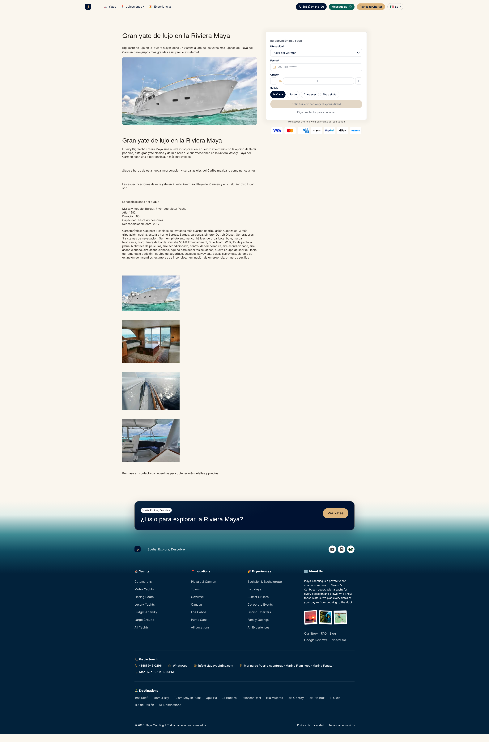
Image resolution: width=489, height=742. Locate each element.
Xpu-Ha (211, 698)
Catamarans (143, 581)
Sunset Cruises (258, 597)
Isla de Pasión (144, 705)
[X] (351, 549)
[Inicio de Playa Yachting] (88, 7)
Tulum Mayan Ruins (187, 698)
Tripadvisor (338, 640)
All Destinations (170, 705)
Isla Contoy (296, 698)
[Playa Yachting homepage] (137, 549)
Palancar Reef (251, 698)
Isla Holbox (317, 698)
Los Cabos (198, 612)
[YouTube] (332, 549)
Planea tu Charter (371, 6)
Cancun (196, 604)
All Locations (200, 627)
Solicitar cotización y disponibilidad (316, 104)
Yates (110, 6)
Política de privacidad (310, 725)
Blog (333, 633)
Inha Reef (141, 698)
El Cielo (335, 698)
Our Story (311, 633)
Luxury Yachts (144, 604)
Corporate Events (260, 604)
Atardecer (310, 94)
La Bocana (229, 698)
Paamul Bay (161, 698)
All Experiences (258, 627)
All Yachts (141, 627)
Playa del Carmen (203, 581)
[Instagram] (341, 549)
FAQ (324, 633)
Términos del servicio (342, 725)
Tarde (293, 94)
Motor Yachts (144, 589)
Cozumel (197, 597)
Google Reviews (315, 640)
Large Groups (144, 620)
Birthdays (254, 589)
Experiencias (160, 6)
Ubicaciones (132, 6)
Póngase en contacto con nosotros (145, 473)
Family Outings (258, 620)
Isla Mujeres (274, 698)
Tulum (195, 589)
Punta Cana (199, 620)
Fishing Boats (143, 597)
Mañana (278, 94)
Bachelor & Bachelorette (265, 581)
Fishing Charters (259, 612)
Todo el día (330, 94)
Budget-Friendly (145, 612)
